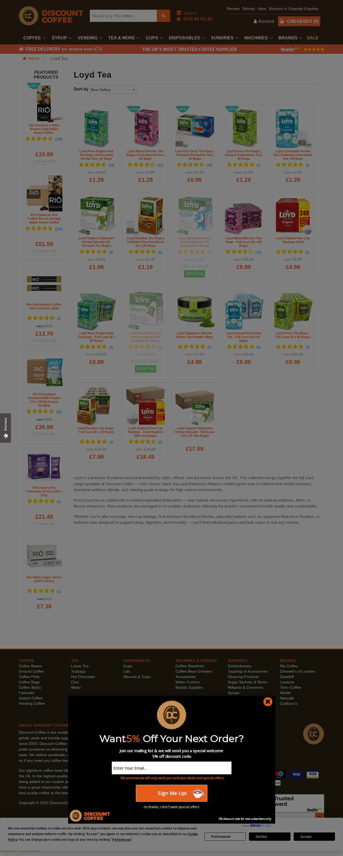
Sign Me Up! (171, 793)
